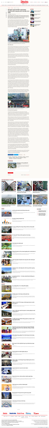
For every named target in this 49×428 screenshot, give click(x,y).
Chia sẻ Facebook (11, 154)
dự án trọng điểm (10, 158)
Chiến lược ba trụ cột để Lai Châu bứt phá (19, 384)
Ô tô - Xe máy (26, 417)
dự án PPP (14, 157)
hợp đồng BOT (10, 157)
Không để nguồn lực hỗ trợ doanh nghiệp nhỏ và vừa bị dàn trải (24, 251)
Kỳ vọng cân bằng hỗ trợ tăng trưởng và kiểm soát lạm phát (23, 226)
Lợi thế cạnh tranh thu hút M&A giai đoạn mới (20, 210)
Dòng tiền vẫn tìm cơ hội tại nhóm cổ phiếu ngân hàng (22, 376)
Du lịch (39, 416)
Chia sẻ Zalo (16, 154)
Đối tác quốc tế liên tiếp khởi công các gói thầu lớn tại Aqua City (23, 344)
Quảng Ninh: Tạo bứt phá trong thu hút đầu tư (37, 18)
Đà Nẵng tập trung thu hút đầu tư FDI (37, 14)
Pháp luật (19, 416)
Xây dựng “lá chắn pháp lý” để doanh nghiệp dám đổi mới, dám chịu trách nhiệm (24, 205)
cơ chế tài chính (21, 157)
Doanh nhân (16, 416)
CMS (41, 427)
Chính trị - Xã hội (6, 416)
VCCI (9, 416)
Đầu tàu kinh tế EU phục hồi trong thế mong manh (21, 392)
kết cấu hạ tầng (15, 158)
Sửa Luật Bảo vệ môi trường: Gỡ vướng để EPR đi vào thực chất (39, 192)
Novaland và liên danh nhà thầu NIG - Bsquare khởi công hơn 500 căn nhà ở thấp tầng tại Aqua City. (23, 346)
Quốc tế (30, 416)
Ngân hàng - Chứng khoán (34, 416)
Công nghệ (22, 417)
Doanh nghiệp (12, 416)
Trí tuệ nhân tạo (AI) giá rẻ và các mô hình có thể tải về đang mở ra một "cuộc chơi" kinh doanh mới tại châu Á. (23, 370)
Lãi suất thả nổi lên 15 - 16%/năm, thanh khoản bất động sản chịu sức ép (23, 277)
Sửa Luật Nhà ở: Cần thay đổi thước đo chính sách (9, 192)
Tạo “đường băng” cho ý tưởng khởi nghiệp (20, 285)
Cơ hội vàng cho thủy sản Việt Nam (18, 400)
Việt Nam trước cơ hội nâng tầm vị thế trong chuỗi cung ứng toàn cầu (23, 268)
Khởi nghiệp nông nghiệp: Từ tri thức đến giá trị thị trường (23, 335)
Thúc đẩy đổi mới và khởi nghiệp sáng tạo (20, 351)
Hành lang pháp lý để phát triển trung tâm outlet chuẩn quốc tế (23, 260)
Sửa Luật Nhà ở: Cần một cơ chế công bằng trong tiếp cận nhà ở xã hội (8, 205)
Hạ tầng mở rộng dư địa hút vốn (18, 218)
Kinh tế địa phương (43, 416)
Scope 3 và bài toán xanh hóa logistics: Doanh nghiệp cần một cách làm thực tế (23, 311)
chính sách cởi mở (19, 158)
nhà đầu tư (25, 157)
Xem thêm (18, 409)
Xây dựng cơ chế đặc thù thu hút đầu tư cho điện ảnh (37, 11)
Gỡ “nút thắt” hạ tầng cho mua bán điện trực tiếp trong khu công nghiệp (40, 205)
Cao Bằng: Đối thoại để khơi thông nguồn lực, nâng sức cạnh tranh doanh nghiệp (23, 319)
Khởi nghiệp (22, 416)
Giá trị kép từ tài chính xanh (17, 243)
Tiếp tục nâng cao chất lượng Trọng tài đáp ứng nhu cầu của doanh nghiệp (23, 360)
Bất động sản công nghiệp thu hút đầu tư (22, 163)
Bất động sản (26, 416)
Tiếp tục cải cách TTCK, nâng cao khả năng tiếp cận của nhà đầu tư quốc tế (23, 303)
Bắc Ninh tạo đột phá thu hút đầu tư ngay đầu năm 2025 (37, 21)
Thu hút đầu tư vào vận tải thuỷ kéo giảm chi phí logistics (37, 25)
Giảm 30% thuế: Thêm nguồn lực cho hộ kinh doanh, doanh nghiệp (23, 192)
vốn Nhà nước (17, 157)
